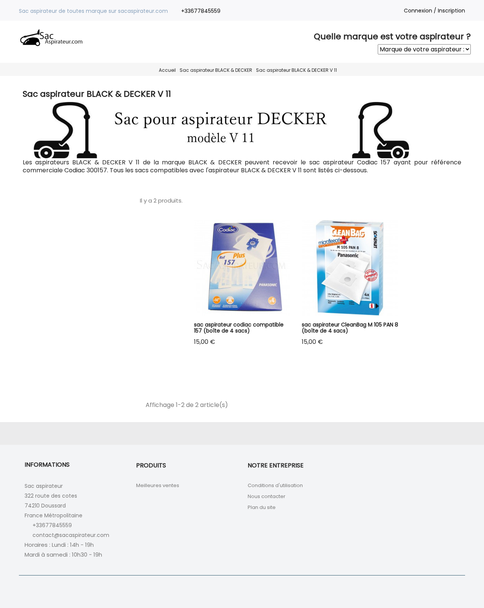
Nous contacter (266, 496)
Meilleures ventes (157, 485)
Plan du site (262, 507)
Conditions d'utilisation (275, 485)
